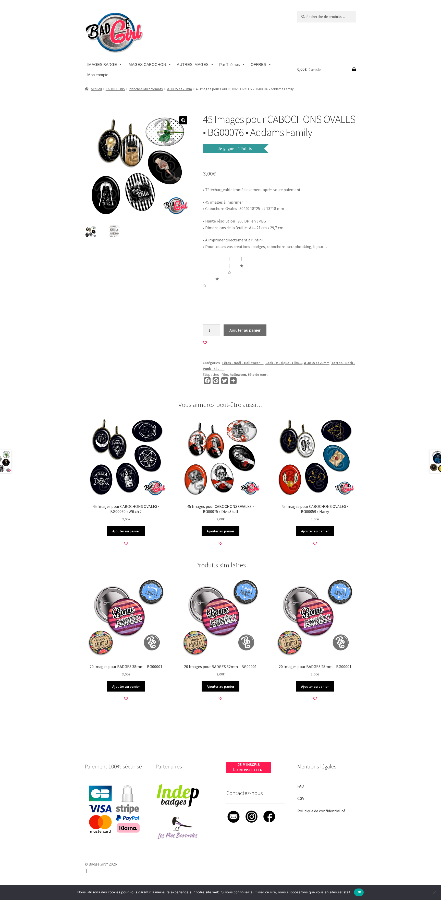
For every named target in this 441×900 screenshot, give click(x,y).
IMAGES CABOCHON (147, 64)
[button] (183, 120)
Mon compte (97, 75)
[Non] (434, 892)
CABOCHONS (115, 89)
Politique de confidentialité (321, 810)
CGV (300, 798)
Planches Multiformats (146, 89)
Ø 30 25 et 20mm (179, 89)
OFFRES (258, 64)
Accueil (96, 89)
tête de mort (258, 374)
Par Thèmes (229, 64)
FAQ (300, 786)
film (224, 374)
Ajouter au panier (245, 330)
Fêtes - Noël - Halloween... (243, 362)
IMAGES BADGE (102, 64)
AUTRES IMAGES (193, 64)
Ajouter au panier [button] (126, 531)
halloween (238, 374)
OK (359, 892)
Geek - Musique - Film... (283, 362)
